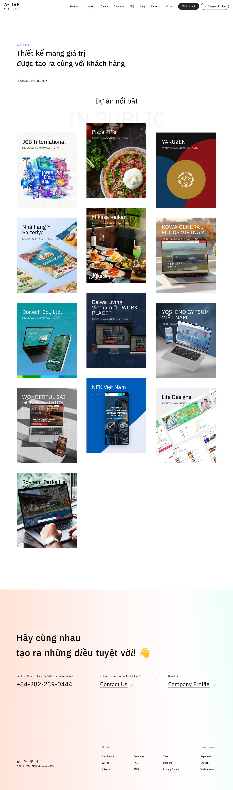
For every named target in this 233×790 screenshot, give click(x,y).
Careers (155, 6)
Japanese (205, 756)
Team (166, 756)
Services (107, 756)
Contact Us (113, 684)
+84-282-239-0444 (44, 685)
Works (91, 6)
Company (119, 6)
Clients (104, 6)
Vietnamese (207, 769)
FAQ (132, 6)
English (204, 762)
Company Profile (189, 684)
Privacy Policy (171, 769)
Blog (142, 6)
